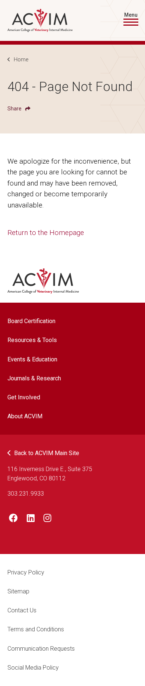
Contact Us (21, 610)
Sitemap (18, 591)
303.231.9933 (25, 493)
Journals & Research (34, 378)
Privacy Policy (25, 572)
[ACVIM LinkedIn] (30, 519)
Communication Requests (41, 648)
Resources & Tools (32, 340)
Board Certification (31, 321)
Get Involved (23, 397)
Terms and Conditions (35, 629)
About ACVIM (24, 416)
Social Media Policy (33, 667)
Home (21, 59)
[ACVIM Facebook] (13, 519)
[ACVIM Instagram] (47, 519)
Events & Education (32, 359)
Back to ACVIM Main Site (46, 453)
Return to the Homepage (45, 232)
